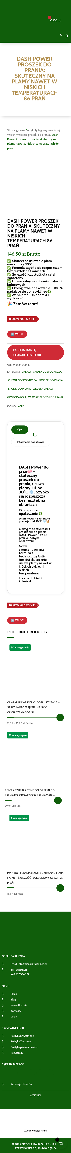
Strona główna (16, 130)
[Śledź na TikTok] (50, 1073)
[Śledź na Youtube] (40, 1073)
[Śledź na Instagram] (31, 1073)
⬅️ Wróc (17, 334)
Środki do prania (19, 388)
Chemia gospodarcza (47, 371)
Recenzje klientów (21, 1084)
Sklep (14, 994)
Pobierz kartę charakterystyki (27, 352)
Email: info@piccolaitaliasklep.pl (29, 964)
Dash (21, 405)
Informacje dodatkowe (30, 442)
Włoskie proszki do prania (33, 134)
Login (14, 1016)
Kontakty (16, 1011)
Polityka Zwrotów (21, 1041)
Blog (13, 999)
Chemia (26, 371)
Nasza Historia (19, 1005)
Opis (20, 429)
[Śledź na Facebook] (21, 1073)
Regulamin (17, 1052)
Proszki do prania (51, 380)
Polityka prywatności (22, 1035)
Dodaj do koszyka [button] (60, 717)
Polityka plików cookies (24, 1047)
